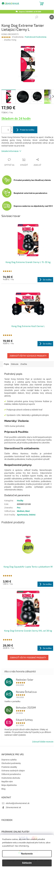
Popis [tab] (6, 364)
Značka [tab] (23, 364)
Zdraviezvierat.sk (13, 807)
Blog (3, 789)
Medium (20, 511)
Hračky (20, 500)
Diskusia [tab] (14, 364)
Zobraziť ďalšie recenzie (42, 742)
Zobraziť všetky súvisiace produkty (28, 355)
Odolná (32, 515)
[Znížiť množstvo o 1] (11, 131)
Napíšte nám (7, 781)
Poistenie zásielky (9, 767)
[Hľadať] (36, 17)
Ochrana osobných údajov (13, 770)
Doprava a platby (9, 760)
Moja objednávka (9, 785)
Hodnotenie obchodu (10, 778)
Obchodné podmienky (11, 763)
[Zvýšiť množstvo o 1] (11, 128)
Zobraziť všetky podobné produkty (28, 657)
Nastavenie (27, 853)
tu (28, 846)
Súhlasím (27, 863)
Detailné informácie (10, 151)
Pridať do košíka (27, 129)
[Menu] (52, 17)
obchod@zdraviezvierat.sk (17, 803)
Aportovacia (22, 515)
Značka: (10, 40)
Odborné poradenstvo (11, 774)
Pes (18, 507)
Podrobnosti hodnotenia (35, 37)
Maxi (27, 511)
